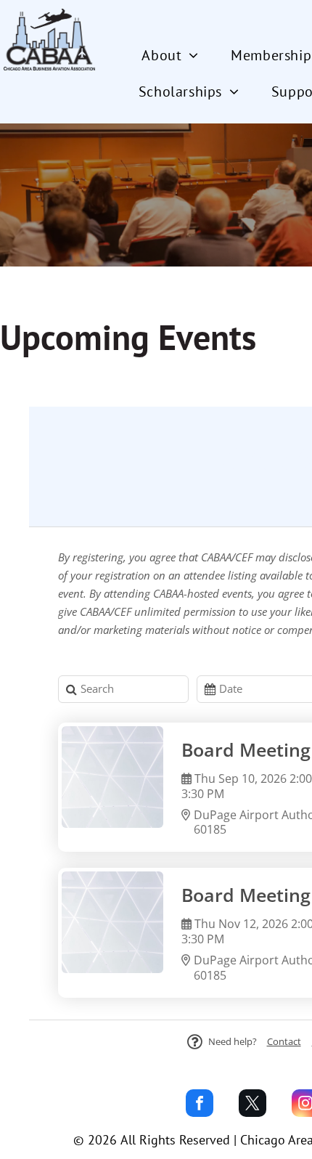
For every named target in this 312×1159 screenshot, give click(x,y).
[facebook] (199, 1105)
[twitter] (252, 1105)
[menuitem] (175, 55)
